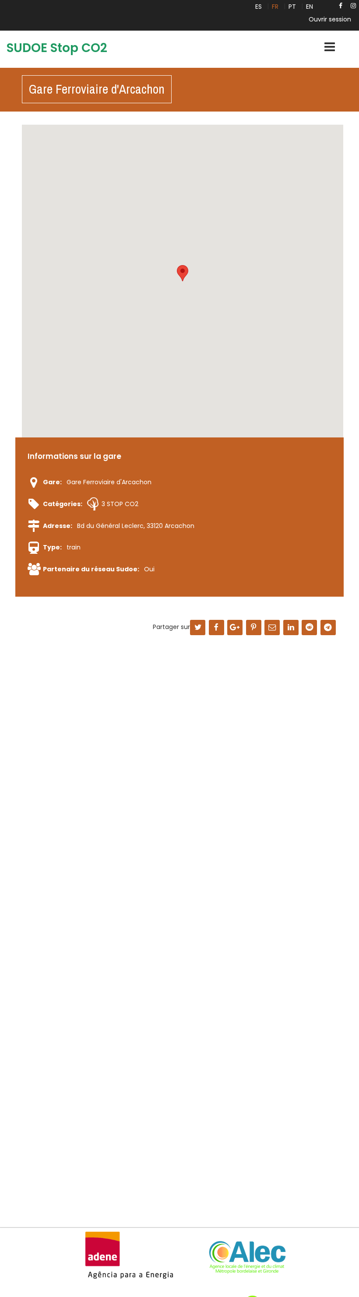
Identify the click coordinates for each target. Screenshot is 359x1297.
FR (275, 6)
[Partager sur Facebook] (216, 628)
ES (258, 6)
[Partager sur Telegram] (328, 628)
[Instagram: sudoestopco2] (353, 5)
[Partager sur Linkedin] (291, 628)
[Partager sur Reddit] (309, 628)
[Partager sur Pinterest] (253, 628)
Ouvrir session (330, 19)
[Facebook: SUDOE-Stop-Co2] (340, 5)
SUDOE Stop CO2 (57, 47)
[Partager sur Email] (272, 628)
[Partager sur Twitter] (197, 628)
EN (309, 6)
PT (292, 6)
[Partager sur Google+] (235, 628)
